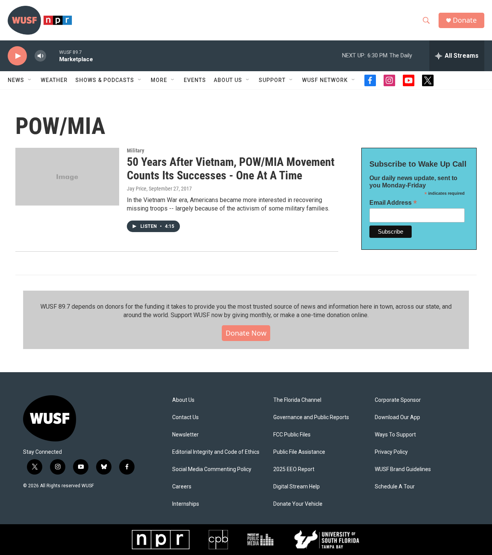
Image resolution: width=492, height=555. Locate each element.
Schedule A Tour (395, 487)
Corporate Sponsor (398, 400)
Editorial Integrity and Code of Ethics (215, 452)
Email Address (393, 202)
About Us (183, 400)
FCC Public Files (292, 435)
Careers (181, 487)
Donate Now (246, 333)
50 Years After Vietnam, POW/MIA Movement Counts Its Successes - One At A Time (230, 168)
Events (195, 80)
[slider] (53, 56)
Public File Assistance (299, 452)
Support (272, 80)
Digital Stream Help (296, 487)
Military (135, 150)
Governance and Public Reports (311, 417)
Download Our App (397, 417)
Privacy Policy (391, 452)
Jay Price (136, 189)
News (16, 80)
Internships (185, 504)
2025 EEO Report (293, 469)
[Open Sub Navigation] (30, 80)
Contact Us (185, 417)
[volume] (40, 56)
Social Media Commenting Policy (211, 469)
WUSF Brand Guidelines (403, 469)
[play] (17, 56)
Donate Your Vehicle (297, 504)
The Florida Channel (297, 400)
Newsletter (185, 435)
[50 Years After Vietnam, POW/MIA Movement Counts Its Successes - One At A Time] (67, 177)
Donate (465, 20)
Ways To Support (395, 435)
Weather (54, 80)
